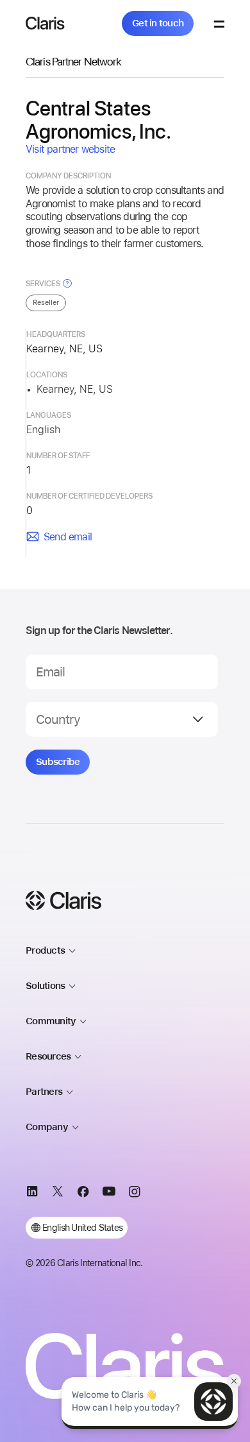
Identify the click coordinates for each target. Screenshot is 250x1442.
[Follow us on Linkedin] (32, 1193)
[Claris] (45, 23)
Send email (68, 537)
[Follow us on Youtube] (109, 1193)
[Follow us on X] (57, 1193)
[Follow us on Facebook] (83, 1193)
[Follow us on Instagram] (134, 1193)
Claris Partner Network (73, 61)
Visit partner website (70, 149)
